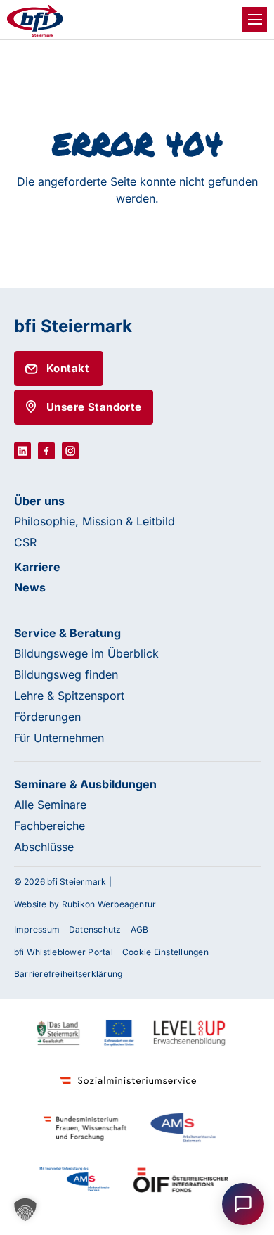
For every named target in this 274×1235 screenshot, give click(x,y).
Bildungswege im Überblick (86, 653)
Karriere (37, 567)
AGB (140, 929)
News (30, 587)
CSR (25, 542)
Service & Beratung (67, 633)
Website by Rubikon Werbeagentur (85, 904)
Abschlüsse (44, 847)
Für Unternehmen (59, 738)
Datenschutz (95, 929)
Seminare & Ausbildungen (85, 784)
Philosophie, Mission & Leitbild (94, 521)
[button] (25, 1209)
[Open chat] (243, 1204)
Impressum (37, 929)
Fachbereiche (49, 826)
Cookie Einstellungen (165, 952)
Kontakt (67, 368)
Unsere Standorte (94, 407)
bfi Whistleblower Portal (63, 952)
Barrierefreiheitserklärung (68, 973)
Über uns (39, 501)
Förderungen (47, 717)
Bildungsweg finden (66, 674)
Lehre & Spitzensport (69, 696)
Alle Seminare (50, 805)
